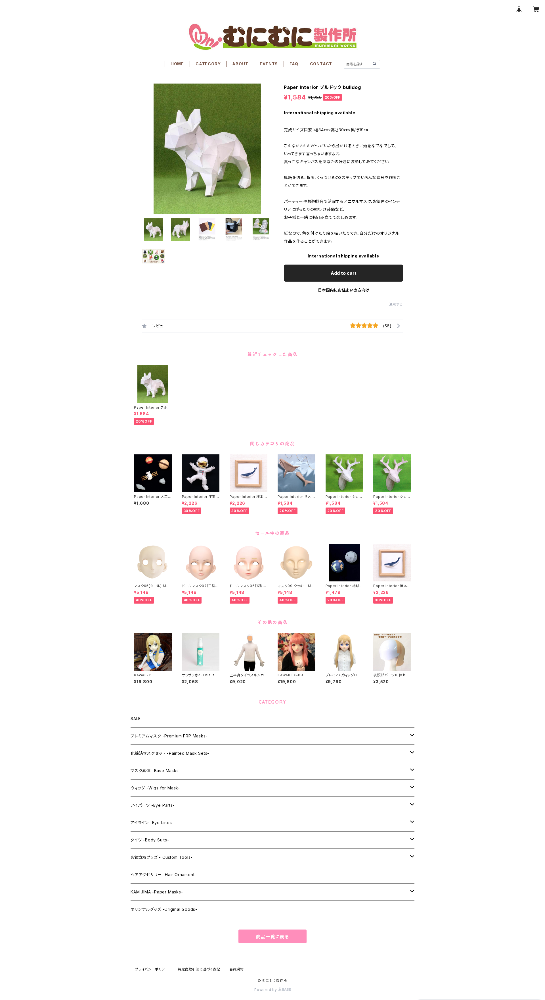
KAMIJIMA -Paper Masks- (157, 891)
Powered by (266, 989)
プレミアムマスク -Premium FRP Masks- (169, 735)
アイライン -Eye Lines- (152, 822)
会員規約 (236, 969)
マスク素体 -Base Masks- (156, 770)
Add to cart (344, 273)
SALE (136, 718)
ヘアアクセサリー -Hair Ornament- (163, 874)
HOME (177, 63)
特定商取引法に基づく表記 (199, 969)
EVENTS (269, 63)
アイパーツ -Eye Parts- (153, 805)
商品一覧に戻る (272, 936)
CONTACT (321, 63)
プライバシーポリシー (152, 969)
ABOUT (240, 63)
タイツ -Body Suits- (150, 839)
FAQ (294, 63)
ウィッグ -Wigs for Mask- (155, 787)
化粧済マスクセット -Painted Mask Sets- (170, 753)
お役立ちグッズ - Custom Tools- (161, 857)
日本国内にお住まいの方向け (343, 290)
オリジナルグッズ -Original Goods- (164, 909)
